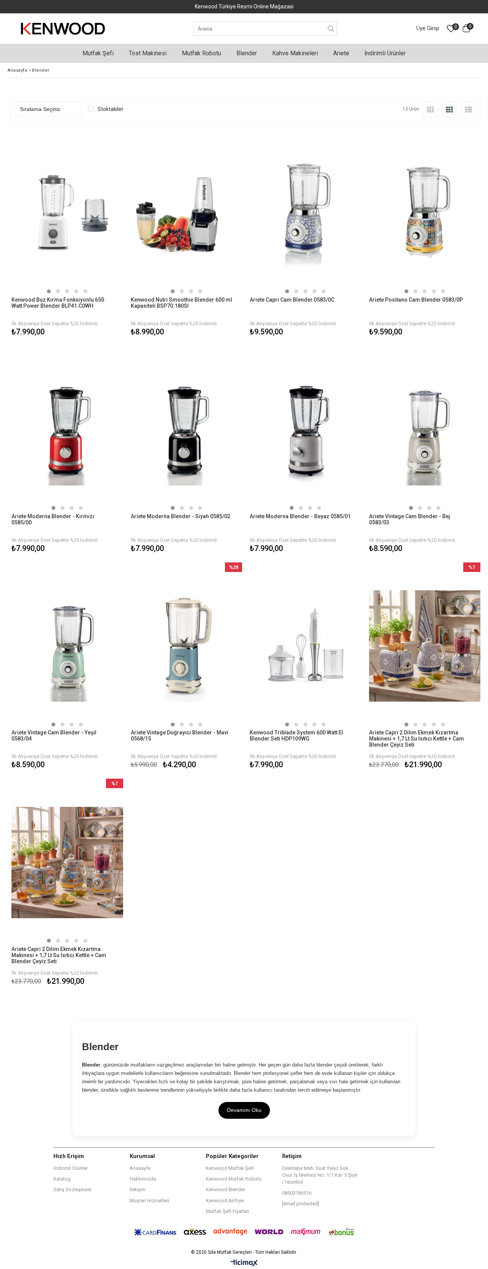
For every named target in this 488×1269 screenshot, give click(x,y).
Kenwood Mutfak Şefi (230, 1168)
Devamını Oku (244, 1110)
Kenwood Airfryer (225, 1200)
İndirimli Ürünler (70, 1168)
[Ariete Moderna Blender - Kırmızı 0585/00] (67, 429)
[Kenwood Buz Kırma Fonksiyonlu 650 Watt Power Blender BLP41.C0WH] (67, 213)
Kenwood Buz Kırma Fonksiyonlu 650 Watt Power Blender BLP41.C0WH (57, 303)
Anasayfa (140, 1168)
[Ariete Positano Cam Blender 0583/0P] (425, 213)
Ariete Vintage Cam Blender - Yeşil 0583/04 (53, 735)
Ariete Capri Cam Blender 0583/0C (292, 300)
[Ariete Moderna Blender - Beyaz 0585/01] (305, 429)
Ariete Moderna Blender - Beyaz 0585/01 (300, 516)
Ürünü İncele (94, 234)
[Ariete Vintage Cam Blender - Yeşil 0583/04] (67, 646)
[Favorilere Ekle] (67, 234)
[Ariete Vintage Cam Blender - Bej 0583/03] (425, 429)
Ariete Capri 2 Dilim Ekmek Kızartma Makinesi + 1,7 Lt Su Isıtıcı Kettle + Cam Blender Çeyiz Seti (416, 738)
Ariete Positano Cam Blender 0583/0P (416, 300)
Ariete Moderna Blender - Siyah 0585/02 (180, 516)
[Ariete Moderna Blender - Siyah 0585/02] (186, 429)
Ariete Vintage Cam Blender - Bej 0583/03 (409, 519)
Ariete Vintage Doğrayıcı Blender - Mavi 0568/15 (179, 735)
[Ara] (331, 28)
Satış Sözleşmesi (72, 1189)
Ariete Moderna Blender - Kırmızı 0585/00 (52, 519)
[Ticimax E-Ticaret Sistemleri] (244, 1263)
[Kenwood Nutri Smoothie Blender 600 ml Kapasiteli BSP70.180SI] (186, 213)
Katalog (62, 1179)
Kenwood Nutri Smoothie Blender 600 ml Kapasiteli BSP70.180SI (181, 303)
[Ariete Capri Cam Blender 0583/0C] (305, 213)
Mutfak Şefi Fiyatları (227, 1211)
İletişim (138, 1189)
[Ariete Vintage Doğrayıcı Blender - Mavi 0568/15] (186, 646)
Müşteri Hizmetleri (149, 1200)
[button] (48, 291)
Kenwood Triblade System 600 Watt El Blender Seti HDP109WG (296, 735)
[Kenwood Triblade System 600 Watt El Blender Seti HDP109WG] (305, 646)
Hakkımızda (143, 1179)
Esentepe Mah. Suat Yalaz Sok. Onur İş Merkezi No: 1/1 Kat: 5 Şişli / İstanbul (319, 1175)
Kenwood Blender (225, 1189)
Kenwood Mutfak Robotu (234, 1179)
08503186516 (296, 1193)
